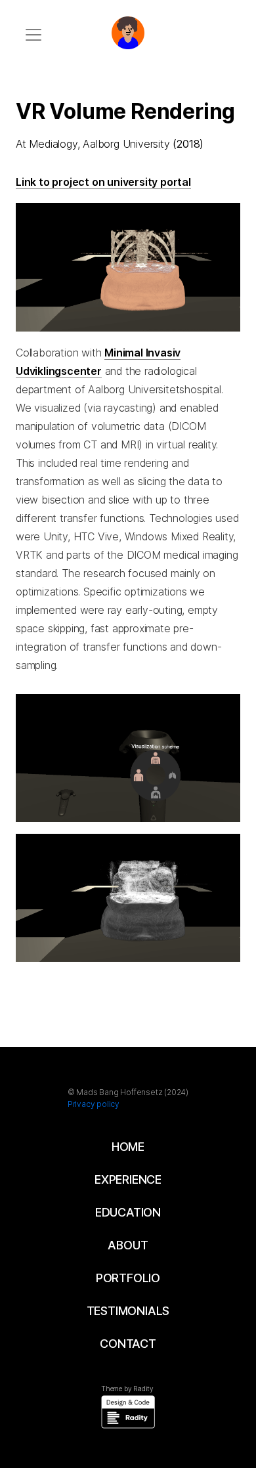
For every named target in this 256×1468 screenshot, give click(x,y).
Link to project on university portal (103, 181)
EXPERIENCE (128, 1179)
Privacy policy (93, 1104)
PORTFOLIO (128, 1278)
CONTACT (128, 1343)
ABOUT (128, 1245)
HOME (128, 1147)
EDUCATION (128, 1212)
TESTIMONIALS (128, 1311)
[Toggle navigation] (33, 34)
